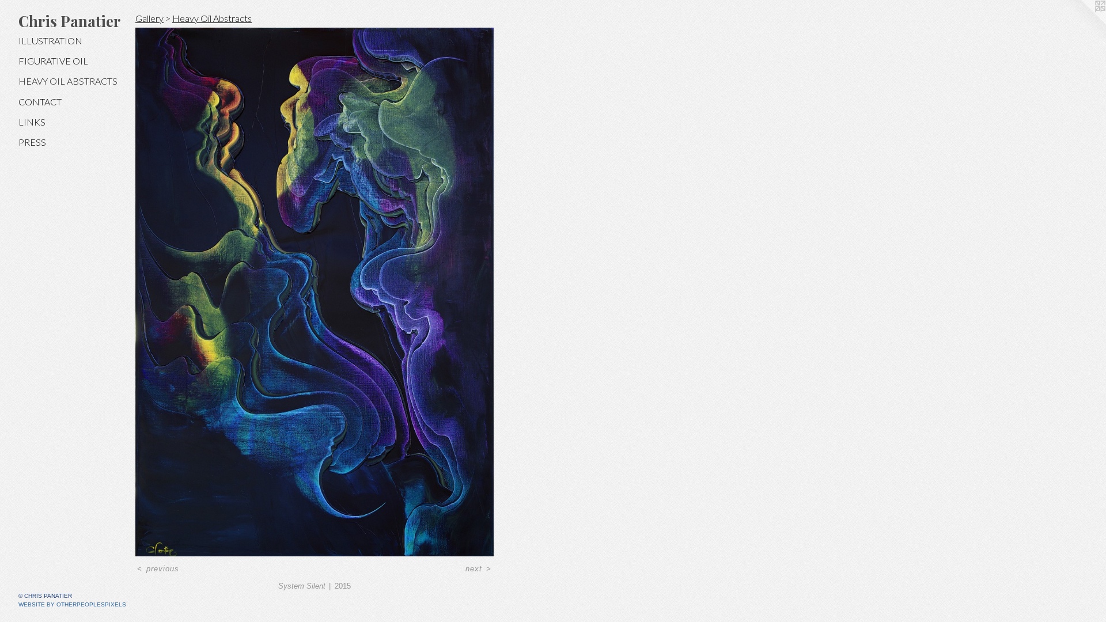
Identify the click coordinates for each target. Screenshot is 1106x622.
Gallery (149, 18)
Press (32, 141)
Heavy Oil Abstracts (68, 80)
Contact (40, 101)
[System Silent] (314, 292)
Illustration (50, 40)
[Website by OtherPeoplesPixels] (1083, 23)
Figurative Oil (53, 60)
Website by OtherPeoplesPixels (72, 604)
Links (32, 121)
